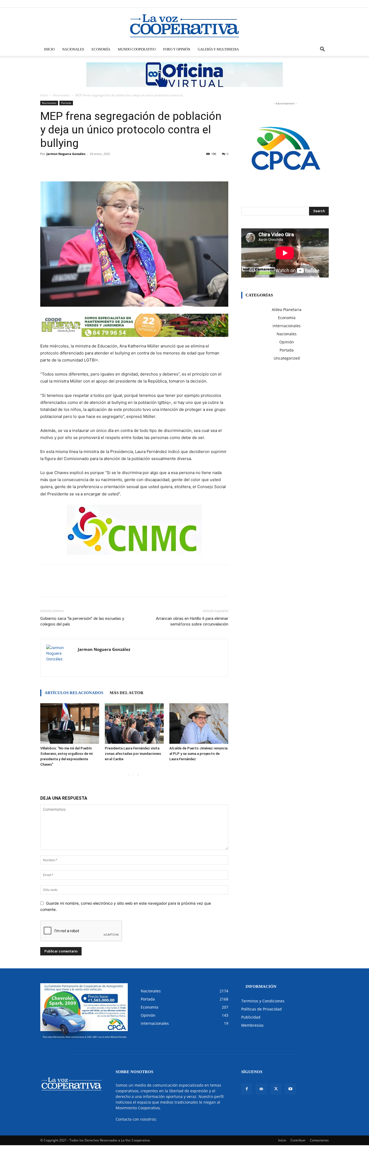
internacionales (287, 325)
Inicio (49, 49)
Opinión (286, 341)
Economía (101, 49)
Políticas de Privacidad (261, 1009)
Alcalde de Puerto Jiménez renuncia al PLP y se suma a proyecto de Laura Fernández (198, 753)
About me (278, 4)
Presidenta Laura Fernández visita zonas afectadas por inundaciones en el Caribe (133, 753)
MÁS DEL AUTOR (126, 693)
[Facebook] (298, 4)
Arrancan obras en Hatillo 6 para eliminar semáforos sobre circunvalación (192, 621)
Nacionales (73, 49)
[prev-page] (129, 775)
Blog (264, 4)
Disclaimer (249, 4)
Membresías (252, 1025)
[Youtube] (325, 4)
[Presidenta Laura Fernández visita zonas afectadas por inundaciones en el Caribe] (134, 723)
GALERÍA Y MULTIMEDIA (218, 49)
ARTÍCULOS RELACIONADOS (74, 693)
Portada (66, 103)
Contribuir (298, 1140)
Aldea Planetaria (286, 309)
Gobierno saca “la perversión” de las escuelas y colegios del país (82, 621)
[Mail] (307, 4)
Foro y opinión (176, 49)
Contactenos (319, 1140)
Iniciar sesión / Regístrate (220, 4)
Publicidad (250, 1017)
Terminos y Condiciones (262, 1000)
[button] (322, 49)
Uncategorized (287, 358)
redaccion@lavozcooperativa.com (188, 1119)
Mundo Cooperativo (137, 49)
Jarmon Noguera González (65, 154)
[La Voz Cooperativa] (184, 25)
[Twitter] (316, 4)
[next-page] (137, 775)
